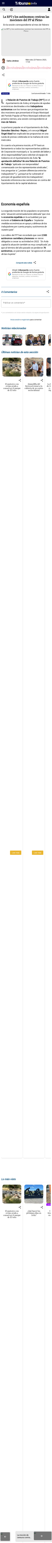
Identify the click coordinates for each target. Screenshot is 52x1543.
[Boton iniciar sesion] (49, 9)
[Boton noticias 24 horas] (10, 9)
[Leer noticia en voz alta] (3, 68)
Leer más (15, 853)
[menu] (3, 3)
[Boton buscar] (4, 9)
